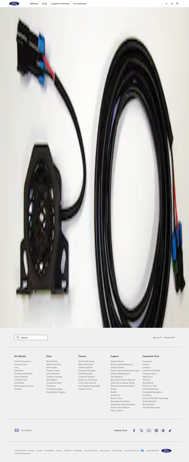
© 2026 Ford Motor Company (24, 450)
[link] (39, 450)
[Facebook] (134, 430)
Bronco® (157, 337)
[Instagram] (156, 430)
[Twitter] (141, 430)
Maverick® (169, 337)
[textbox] (31, 337)
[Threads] (163, 430)
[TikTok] (170, 430)
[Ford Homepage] (166, 451)
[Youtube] (149, 430)
